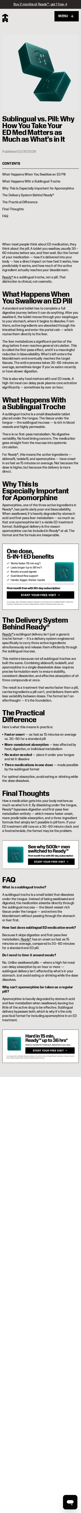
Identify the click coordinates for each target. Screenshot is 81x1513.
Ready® (7, 277)
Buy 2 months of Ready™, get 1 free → (40, 4)
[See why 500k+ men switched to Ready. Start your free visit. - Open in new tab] (40, 854)
